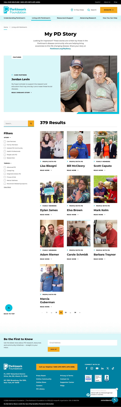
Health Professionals (13, 151)
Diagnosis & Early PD (14, 174)
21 (57, 312)
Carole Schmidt (77, 254)
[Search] (31, 123)
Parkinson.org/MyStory (60, 49)
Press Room (41, 376)
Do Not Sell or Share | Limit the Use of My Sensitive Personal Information (29, 404)
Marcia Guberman (47, 300)
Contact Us (64, 379)
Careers (39, 385)
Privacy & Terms (66, 376)
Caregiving (10, 170)
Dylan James (49, 210)
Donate (107, 10)
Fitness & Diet (11, 177)
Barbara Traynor (105, 254)
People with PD (12, 154)
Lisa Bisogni (48, 165)
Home (6, 27)
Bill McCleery (76, 165)
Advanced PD (11, 167)
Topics (7, 163)
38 (75, 312)
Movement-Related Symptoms (17, 184)
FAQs (62, 385)
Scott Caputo (103, 165)
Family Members (12, 145)
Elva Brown (74, 210)
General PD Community (15, 148)
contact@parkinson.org (109, 400)
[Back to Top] (8, 307)
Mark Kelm (101, 210)
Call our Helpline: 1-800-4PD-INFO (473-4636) (22, 2)
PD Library (40, 389)
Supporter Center (67, 382)
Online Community (43, 379)
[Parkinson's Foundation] (15, 9)
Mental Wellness (12, 180)
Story (6, 137)
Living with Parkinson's (19, 27)
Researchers (11, 158)
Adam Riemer (49, 254)
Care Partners (11, 141)
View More (7, 187)
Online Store (41, 382)
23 (66, 312)
